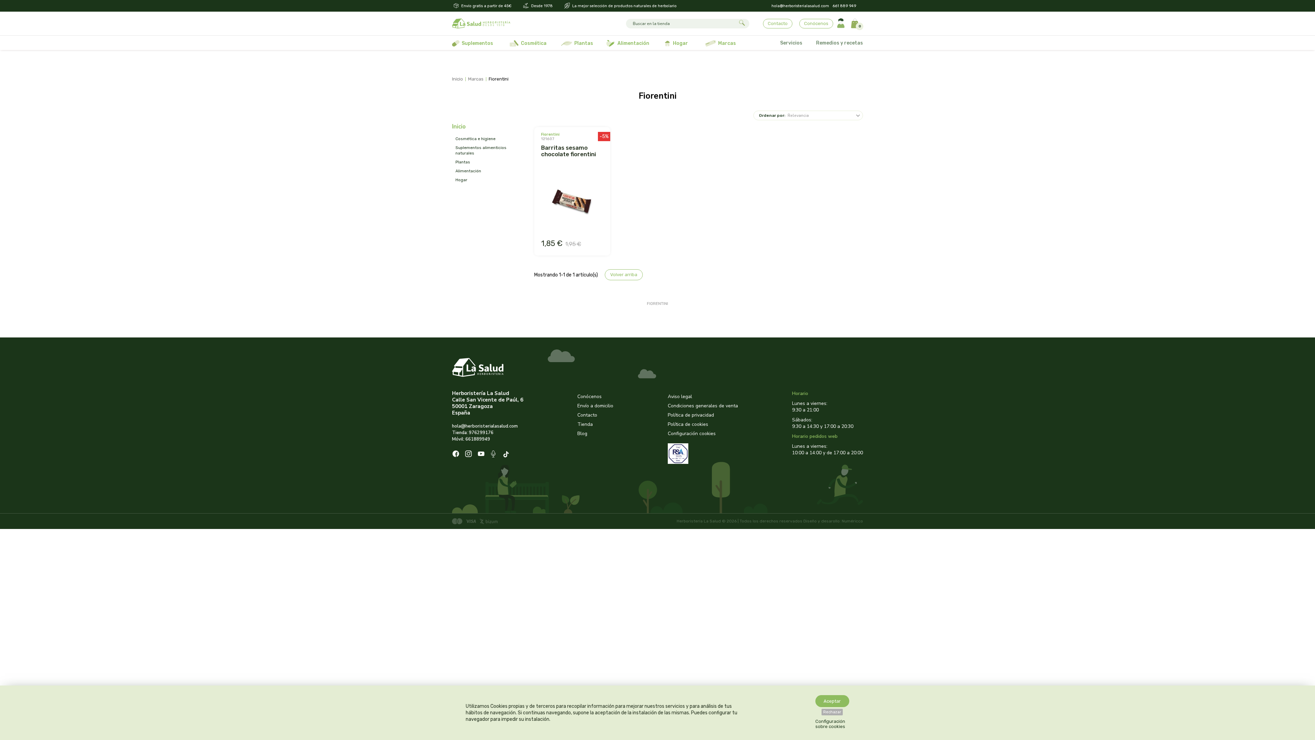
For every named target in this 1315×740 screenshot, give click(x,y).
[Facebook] (456, 454)
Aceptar (832, 701)
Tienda (585, 424)
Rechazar (832, 712)
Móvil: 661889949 (471, 439)
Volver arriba (623, 274)
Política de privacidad (691, 415)
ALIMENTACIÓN (468, 171)
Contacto (778, 23)
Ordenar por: (772, 115)
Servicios (791, 43)
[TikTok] (507, 454)
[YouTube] (481, 454)
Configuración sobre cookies (830, 724)
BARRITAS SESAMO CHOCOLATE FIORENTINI (568, 151)
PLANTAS (462, 162)
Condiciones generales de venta (703, 406)
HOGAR (461, 179)
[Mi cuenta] (841, 23)
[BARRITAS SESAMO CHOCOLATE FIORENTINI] (572, 201)
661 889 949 (844, 6)
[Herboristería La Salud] (481, 23)
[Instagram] (468, 454)
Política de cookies (688, 424)
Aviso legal (680, 396)
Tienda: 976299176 (472, 433)
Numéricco (852, 521)
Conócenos (816, 23)
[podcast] (494, 454)
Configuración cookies (692, 433)
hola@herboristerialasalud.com (800, 6)
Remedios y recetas (839, 43)
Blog (582, 433)
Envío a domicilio (595, 406)
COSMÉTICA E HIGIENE (475, 138)
